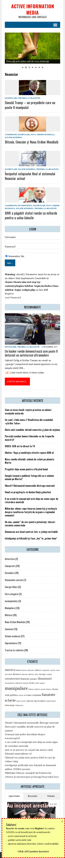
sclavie (10, 700)
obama (55, 689)
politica (14, 694)
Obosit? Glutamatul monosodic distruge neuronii (30, 485)
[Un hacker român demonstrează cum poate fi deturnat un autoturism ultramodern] (32, 342)
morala (43, 689)
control (52, 670)
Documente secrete (14, 580)
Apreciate (14, 796)
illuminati (45, 678)
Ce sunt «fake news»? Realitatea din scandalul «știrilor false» (29, 421)
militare (31, 689)
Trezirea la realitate (29, 98)
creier (58, 670)
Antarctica (10, 559)
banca (18, 670)
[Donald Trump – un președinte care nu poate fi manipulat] (32, 93)
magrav (42, 683)
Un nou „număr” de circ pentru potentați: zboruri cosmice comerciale (30, 523)
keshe (31, 683)
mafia (37, 683)
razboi (20, 695)
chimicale (30, 670)
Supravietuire (11, 643)
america (10, 670)
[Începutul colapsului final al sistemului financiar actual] (32, 164)
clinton (38, 670)
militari (37, 689)
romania (36, 694)
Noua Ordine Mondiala (43, 134)
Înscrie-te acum (15, 828)
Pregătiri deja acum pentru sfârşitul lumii (26, 469)
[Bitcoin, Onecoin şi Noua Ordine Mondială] (32, 129)
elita (36, 674)
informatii (18, 683)
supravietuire (51, 701)
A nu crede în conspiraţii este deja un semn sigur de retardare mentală (31, 500)
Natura (48, 689)
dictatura (17, 674)
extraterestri (12, 678)
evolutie (49, 674)
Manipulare (11, 98)
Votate (51, 796)
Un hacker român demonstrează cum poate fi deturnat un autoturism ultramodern (31, 353)
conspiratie (45, 670)
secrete (23, 701)
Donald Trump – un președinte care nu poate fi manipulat (30, 105)
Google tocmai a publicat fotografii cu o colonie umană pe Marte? (29, 477)
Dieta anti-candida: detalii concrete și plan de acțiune (32, 430)
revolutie (28, 695)
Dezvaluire (10, 347)
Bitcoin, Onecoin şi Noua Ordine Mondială (31, 142)
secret (18, 701)
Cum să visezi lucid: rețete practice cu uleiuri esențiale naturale (28, 411)
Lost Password (13, 297)
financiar (24, 678)
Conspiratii (11, 134)
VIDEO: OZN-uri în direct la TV (20, 446)
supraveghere (40, 700)
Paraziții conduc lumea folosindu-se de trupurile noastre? (29, 437)
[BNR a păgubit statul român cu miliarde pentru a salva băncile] (32, 200)
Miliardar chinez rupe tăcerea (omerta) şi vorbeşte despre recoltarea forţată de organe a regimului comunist (31, 512)
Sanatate (9, 629)
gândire (33, 678)
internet (26, 683)
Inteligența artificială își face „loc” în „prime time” (31, 538)
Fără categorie (11, 594)
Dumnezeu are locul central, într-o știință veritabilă (31, 532)
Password (10, 246)
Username (10, 237)
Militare (8, 615)
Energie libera (11, 587)
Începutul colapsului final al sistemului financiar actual (30, 176)
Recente (32, 796)
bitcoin (24, 670)
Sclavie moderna (13, 137)
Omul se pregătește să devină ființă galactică (28, 492)
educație (24, 674)
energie (42, 674)
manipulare (16, 688)
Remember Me (16, 256)
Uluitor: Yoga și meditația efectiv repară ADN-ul (29, 452)
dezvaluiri (8, 674)
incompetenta (25, 205)
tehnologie (10, 705)
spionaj (29, 700)
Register (9, 293)
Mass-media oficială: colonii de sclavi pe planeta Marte (29, 460)
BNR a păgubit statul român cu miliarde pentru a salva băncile (31, 215)
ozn (7, 695)
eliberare (31, 674)
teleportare (19, 705)
